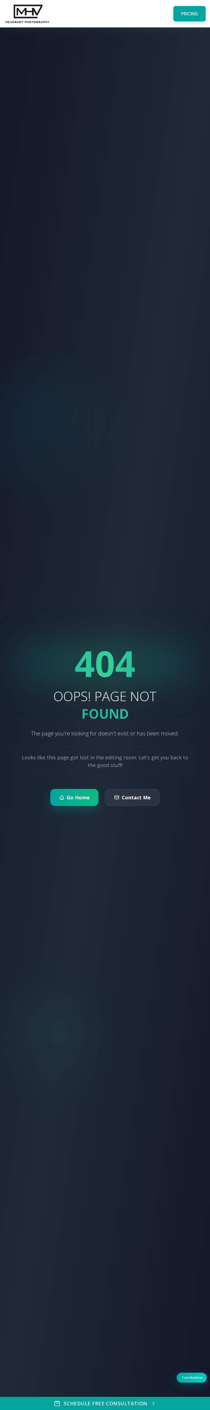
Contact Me (136, 797)
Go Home (78, 797)
